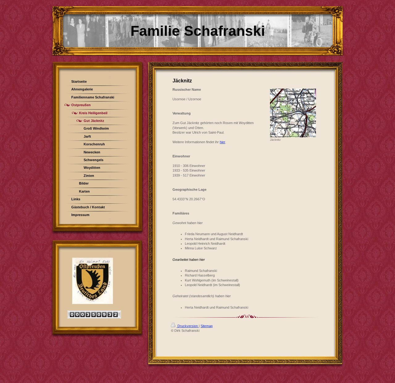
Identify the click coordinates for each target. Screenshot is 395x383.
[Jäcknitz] (293, 113)
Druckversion (188, 326)
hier (222, 142)
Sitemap (207, 326)
